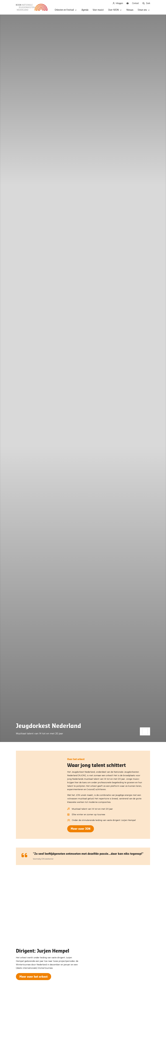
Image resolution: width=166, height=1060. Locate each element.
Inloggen (119, 3)
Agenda (85, 10)
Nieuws (129, 10)
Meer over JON (80, 829)
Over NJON (113, 10)
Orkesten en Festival (64, 10)
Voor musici (98, 10)
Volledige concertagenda (83, 916)
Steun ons (142, 10)
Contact (135, 3)
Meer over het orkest (33, 977)
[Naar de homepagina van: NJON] (32, 7)
